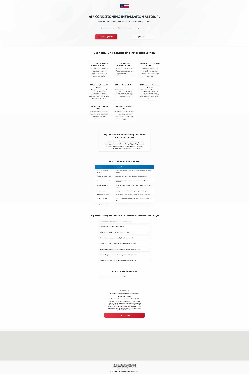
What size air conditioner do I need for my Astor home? (115, 232)
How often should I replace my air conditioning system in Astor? (118, 243)
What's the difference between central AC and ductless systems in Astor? (120, 249)
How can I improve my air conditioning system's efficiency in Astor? (118, 255)
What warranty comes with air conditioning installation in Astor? (118, 260)
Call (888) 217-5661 (106, 37)
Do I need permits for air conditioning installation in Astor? (116, 238)
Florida (129, 12)
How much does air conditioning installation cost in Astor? (116, 221)
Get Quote (142, 37)
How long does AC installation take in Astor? (112, 226)
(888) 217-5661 (127, 296)
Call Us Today (124, 315)
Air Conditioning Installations (120, 12)
